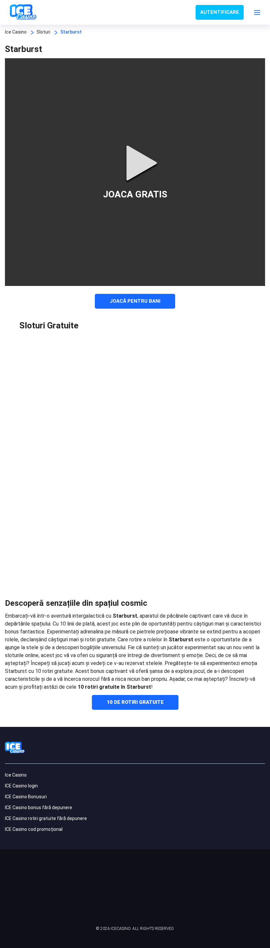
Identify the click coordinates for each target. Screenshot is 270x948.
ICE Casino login (21, 785)
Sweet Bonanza (95, 408)
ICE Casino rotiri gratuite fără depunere (46, 818)
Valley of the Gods (35, 458)
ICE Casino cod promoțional (34, 829)
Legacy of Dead (155, 358)
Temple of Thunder (155, 507)
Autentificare (219, 12)
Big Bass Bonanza (216, 458)
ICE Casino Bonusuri (26, 796)
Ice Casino (16, 775)
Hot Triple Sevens (155, 458)
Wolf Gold (216, 358)
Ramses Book (216, 408)
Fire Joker (35, 358)
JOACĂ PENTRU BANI (135, 301)
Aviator (35, 557)
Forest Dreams (95, 458)
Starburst (35, 408)
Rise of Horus (95, 358)
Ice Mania (95, 507)
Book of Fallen (35, 507)
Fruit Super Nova (216, 507)
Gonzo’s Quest (155, 408)
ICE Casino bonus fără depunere (38, 807)
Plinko (95, 557)
